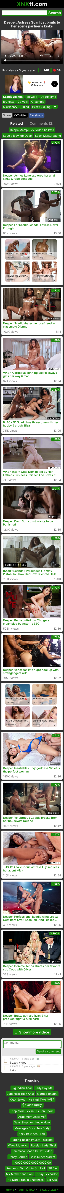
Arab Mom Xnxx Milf (32, 1116)
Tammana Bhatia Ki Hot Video (32, 1151)
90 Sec (53, 1168)
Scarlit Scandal (13, 96)
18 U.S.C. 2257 (48, 1189)
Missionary (10, 107)
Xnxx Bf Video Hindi (32, 1134)
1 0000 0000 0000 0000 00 (32, 1162)
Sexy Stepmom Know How (32, 1122)
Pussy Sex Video (47, 1174)
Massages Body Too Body (32, 1128)
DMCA (30, 1189)
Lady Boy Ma (43, 1088)
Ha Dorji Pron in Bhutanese (25, 1179)
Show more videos (34, 1032)
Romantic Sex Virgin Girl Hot (25, 1168)
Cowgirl (23, 101)
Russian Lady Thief (43, 1145)
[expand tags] (55, 107)
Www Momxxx (18, 1145)
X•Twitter (20, 115)
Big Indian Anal (22, 1088)
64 (59, 70)
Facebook (36, 115)
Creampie (37, 101)
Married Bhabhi (47, 1093)
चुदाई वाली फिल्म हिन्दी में (41, 1099)
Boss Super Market (42, 1157)
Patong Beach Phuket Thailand (32, 1139)
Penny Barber (18, 1157)
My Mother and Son (19, 1174)
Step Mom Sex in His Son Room (32, 1111)
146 (46, 70)
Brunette (8, 101)
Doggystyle (48, 96)
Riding (25, 107)
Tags (20, 1189)
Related (16, 123)
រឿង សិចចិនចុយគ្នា (32, 1105)
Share (7, 115)
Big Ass (52, 1179)
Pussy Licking (41, 107)
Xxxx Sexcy (17, 1099)
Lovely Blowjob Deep (17, 135)
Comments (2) (42, 123)
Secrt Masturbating (48, 135)
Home (10, 1189)
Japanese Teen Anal (20, 1093)
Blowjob (31, 96)
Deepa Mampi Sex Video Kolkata (32, 130)
